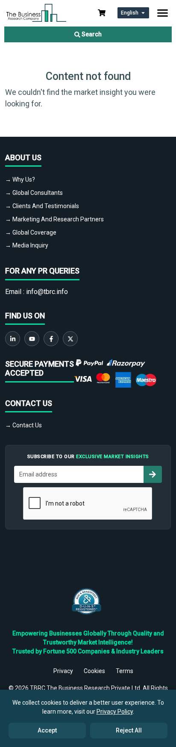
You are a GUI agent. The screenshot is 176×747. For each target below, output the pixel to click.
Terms (124, 671)
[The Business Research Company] (36, 12)
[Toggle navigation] (162, 13)
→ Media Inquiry (26, 245)
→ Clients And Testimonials (42, 206)
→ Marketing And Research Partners (54, 219)
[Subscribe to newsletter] (152, 474)
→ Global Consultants (34, 192)
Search (91, 34)
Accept (47, 730)
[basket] (101, 12)
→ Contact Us (23, 425)
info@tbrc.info (47, 292)
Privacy (63, 671)
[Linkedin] (12, 338)
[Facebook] (51, 338)
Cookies (94, 671)
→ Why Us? (20, 179)
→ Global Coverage (30, 232)
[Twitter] (70, 338)
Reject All (129, 730)
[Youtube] (31, 338)
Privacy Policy (115, 711)
